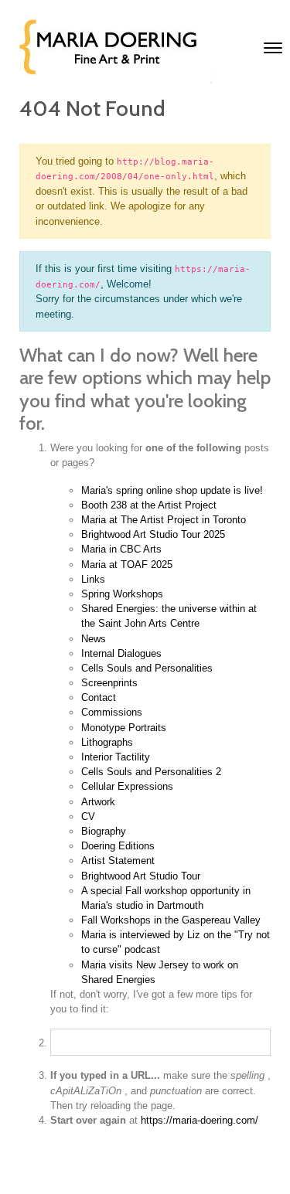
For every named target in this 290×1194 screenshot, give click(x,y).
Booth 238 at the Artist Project (149, 505)
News (93, 639)
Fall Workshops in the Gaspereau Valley (171, 920)
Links (93, 579)
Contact (98, 697)
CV (88, 816)
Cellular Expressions (127, 786)
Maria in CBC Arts (121, 549)
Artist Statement (118, 860)
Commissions (111, 712)
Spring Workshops (122, 594)
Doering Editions (118, 846)
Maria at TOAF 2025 (126, 564)
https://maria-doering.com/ (199, 1120)
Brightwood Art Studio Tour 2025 (153, 534)
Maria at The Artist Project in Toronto (163, 520)
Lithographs (107, 742)
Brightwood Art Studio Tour (140, 876)
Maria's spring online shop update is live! (172, 490)
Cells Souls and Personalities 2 (151, 771)
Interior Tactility (115, 757)
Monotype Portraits (123, 727)
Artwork (98, 802)
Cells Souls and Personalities (147, 668)
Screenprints (109, 683)
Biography (103, 831)
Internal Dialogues (121, 653)
